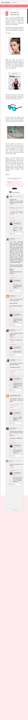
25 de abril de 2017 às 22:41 (17, 474)
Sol (18, 186)
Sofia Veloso (13, 330)
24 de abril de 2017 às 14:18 (15, 239)
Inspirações (8, 184)
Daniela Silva (13, 360)
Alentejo (14, 181)
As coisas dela (17, 178)
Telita (11, 196)
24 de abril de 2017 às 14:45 (15, 296)
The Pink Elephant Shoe (15, 395)
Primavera (14, 186)
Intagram (12, 338)
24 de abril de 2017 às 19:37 (16, 396)
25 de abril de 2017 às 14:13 (17, 447)
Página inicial (12, 6)
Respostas (13, 220)
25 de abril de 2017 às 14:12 (17, 348)
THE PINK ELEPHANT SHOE (16, 404)
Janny (11, 461)
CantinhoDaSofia (13, 337)
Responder (12, 218)
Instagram (13, 184)
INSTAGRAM (13, 405)
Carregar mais (15, 510)
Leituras (18, 184)
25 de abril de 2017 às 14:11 (17, 224)
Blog (13, 183)
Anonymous (12, 295)
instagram (17, 209)
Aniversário (19, 181)
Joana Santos (13, 428)
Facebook (17, 183)
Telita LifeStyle (18, 207)
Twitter (21, 186)
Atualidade (9, 183)
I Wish (21, 183)
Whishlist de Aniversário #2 (14, 13)
